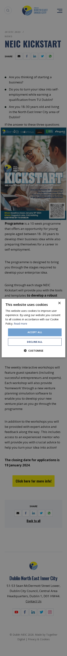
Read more (20, 323)
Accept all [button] (35, 332)
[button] (33, 350)
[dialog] (33, 328)
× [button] (59, 303)
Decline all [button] (34, 341)
